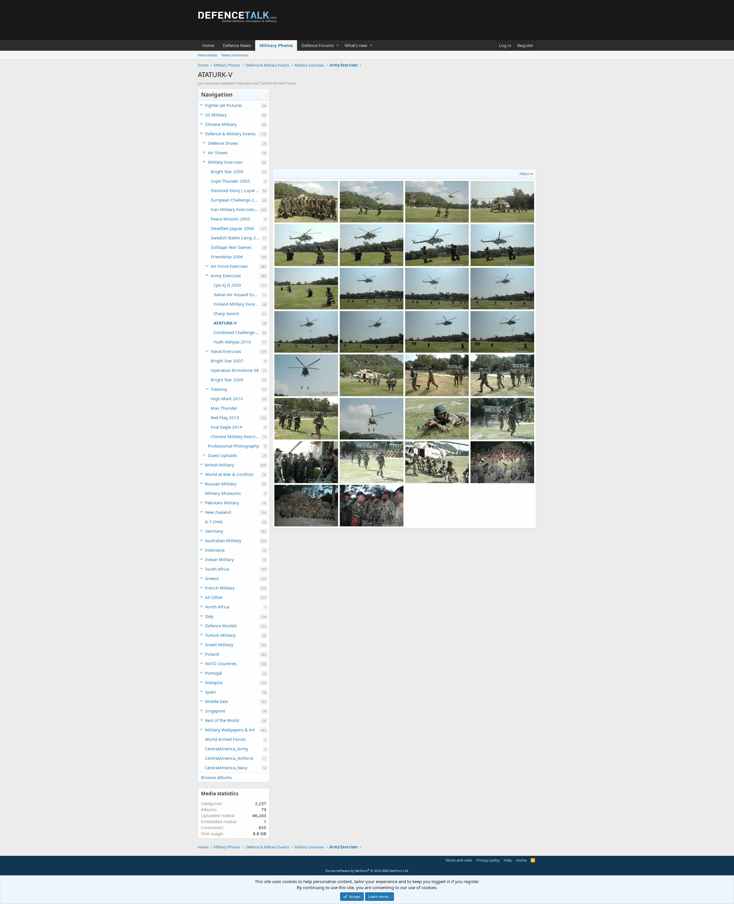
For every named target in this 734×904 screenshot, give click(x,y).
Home (208, 45)
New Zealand (218, 512)
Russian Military (221, 484)
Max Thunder (224, 408)
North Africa (217, 607)
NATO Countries (221, 663)
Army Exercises (226, 275)
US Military (216, 115)
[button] (337, 45)
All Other (214, 597)
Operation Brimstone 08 (235, 370)
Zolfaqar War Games (231, 247)
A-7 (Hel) (213, 521)
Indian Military (219, 559)
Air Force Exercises (229, 266)
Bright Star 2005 (227, 171)
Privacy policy (488, 860)
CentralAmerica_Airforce (229, 758)
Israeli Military (219, 644)
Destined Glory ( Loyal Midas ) (236, 190)
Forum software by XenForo (367, 870)
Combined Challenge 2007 (237, 332)
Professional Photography (233, 446)
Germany (214, 531)
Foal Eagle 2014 (226, 427)
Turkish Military (220, 635)
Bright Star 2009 (227, 379)
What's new (356, 45)
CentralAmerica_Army (226, 748)
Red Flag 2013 (225, 417)
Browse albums (216, 777)
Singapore (215, 711)
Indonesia (215, 550)
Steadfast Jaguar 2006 (232, 228)
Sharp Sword (226, 313)
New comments (235, 55)
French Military (220, 588)
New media (207, 55)
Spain (210, 692)
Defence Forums (317, 45)
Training (219, 389)
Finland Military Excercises (237, 304)
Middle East (216, 701)
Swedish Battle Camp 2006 (236, 238)
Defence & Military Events (230, 133)
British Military (219, 465)
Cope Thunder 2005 (230, 181)
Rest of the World (222, 720)
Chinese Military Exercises (236, 436)
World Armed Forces (225, 739)
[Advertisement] (404, 129)
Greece (212, 578)
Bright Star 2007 (227, 361)
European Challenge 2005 (236, 200)
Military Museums (223, 493)
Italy (209, 616)
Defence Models (221, 625)
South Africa (217, 569)
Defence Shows (223, 143)
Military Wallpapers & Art (230, 730)
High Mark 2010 (227, 398)
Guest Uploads (222, 455)
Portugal (213, 673)
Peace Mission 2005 (230, 219)
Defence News (237, 45)
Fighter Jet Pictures (223, 105)
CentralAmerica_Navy (226, 767)
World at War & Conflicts (229, 474)
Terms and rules (458, 860)
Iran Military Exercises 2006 (235, 209)
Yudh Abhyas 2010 (232, 342)
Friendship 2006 (227, 256)
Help (508, 860)
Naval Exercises (226, 351)
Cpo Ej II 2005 (227, 285)
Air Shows (218, 152)
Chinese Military (221, 124)
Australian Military (223, 540)
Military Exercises (225, 162)
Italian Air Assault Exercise (237, 294)
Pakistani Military (222, 502)
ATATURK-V (225, 323)
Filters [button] (525, 173)
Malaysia (213, 682)
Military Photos (276, 45)
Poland (212, 654)
